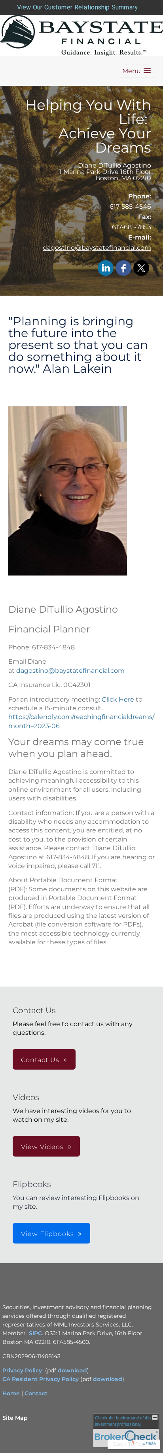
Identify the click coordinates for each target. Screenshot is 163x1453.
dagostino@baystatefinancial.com (97, 247)
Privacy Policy (22, 1370)
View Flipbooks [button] (47, 1234)
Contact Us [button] (40, 1060)
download (72, 1370)
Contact (36, 1393)
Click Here (119, 699)
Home (11, 1393)
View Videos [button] (42, 1147)
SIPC (35, 1333)
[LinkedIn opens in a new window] (106, 268)
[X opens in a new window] (141, 268)
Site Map (15, 1417)
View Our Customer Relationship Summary (77, 7)
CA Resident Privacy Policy (40, 1379)
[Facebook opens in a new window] (123, 268)
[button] (136, 71)
